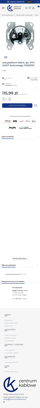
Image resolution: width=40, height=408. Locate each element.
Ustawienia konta (10, 338)
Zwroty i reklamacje (10, 323)
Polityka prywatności (11, 362)
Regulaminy (8, 320)
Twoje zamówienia (10, 335)
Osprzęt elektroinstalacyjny (24, 15)
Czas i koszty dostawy (11, 353)
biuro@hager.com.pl (19, 298)
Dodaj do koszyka (17, 105)
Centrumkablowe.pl (7, 15)
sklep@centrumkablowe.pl (14, 399)
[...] (20, 36)
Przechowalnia (9, 341)
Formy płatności (9, 350)
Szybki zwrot (8, 326)
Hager (4, 70)
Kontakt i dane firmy (11, 371)
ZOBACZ (29, 2)
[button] (20, 258)
